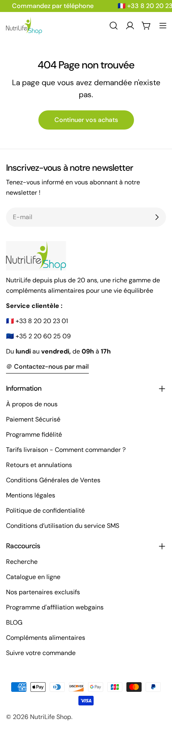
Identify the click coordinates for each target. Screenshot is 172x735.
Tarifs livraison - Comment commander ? (66, 449)
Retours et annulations (39, 465)
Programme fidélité (34, 434)
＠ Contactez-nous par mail (47, 366)
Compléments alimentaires (45, 637)
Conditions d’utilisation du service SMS (62, 525)
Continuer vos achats (86, 120)
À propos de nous (32, 404)
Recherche (22, 561)
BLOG (14, 622)
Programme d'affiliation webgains (55, 607)
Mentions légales (30, 495)
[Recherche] (114, 26)
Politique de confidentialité (45, 510)
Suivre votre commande (41, 653)
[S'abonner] (156, 217)
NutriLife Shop (50, 717)
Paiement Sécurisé (33, 419)
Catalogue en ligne (33, 577)
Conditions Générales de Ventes (53, 480)
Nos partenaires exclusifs (43, 592)
